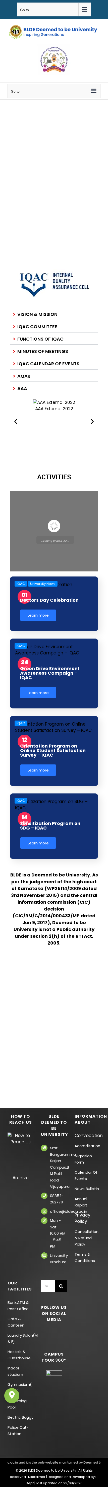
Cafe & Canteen (16, 1322)
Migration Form (83, 1159)
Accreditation (87, 1145)
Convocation (87, 1136)
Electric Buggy (20, 1417)
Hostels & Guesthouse (19, 1355)
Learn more (38, 615)
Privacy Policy (82, 1218)
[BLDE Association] (54, 59)
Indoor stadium (16, 1371)
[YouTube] (57, 1333)
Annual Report (81, 1202)
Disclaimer (36, 1476)
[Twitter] (50, 1333)
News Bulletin (87, 1188)
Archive (21, 1178)
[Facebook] (43, 1333)
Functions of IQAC (40, 339)
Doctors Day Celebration (49, 600)
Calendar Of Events (86, 1175)
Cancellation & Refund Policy (86, 1238)
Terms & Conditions (85, 1257)
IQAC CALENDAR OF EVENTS (48, 364)
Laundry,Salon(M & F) (20, 1338)
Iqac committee (37, 326)
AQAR (23, 376)
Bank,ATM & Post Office (18, 1305)
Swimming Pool (17, 1404)
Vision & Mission (37, 314)
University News (43, 583)
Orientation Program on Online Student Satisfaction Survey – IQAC (53, 750)
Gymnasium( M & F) (20, 1387)
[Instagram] (64, 1333)
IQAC (21, 583)
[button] (54, 314)
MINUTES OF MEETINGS (42, 351)
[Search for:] (48, 1286)
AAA (22, 388)
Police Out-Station (18, 1430)
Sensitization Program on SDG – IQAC (50, 825)
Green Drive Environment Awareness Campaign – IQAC (50, 673)
